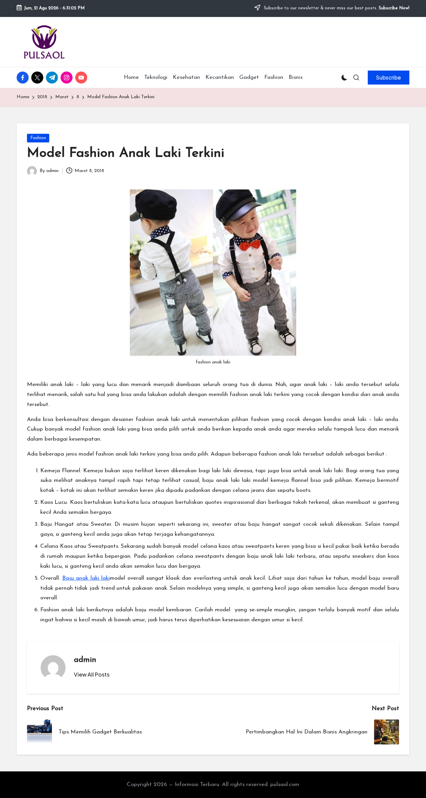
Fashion (38, 137)
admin (85, 660)
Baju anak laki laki (86, 578)
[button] (388, 78)
